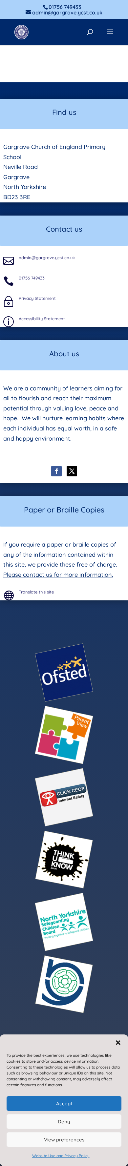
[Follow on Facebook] (56, 471)
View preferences (64, 1139)
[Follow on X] (72, 471)
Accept (64, 1103)
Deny (64, 1121)
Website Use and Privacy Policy (61, 1155)
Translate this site (36, 591)
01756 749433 (32, 278)
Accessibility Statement (42, 318)
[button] (118, 1042)
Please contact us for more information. (58, 574)
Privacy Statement (37, 298)
